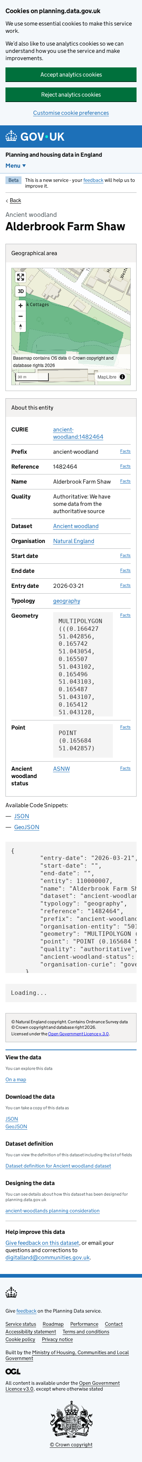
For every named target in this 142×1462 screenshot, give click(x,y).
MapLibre (107, 377)
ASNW (61, 768)
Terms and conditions (86, 1331)
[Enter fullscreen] (20, 277)
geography (66, 600)
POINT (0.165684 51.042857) (77, 741)
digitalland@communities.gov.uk (47, 1257)
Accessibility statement (30, 1331)
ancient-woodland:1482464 (78, 433)
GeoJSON (26, 827)
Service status (20, 1324)
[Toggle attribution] (122, 376)
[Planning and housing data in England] (36, 136)
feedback (93, 180)
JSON (21, 816)
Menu (12, 165)
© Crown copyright (71, 1444)
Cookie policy (20, 1339)
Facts (125, 451)
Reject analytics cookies (71, 94)
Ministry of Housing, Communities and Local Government (67, 1355)
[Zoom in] (20, 305)
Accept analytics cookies (71, 74)
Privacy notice (57, 1339)
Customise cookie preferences (71, 112)
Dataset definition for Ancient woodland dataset (58, 1165)
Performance (84, 1324)
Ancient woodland (76, 526)
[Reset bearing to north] (20, 326)
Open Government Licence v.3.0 (78, 1033)
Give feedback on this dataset (42, 1242)
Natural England (73, 541)
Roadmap (53, 1324)
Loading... (29, 992)
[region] (71, 326)
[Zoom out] (20, 316)
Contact (114, 1324)
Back (15, 200)
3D (21, 291)
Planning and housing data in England (53, 154)
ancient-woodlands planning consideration (52, 1210)
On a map (15, 1079)
